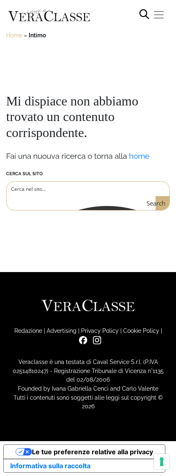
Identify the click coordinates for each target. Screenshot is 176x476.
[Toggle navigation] (159, 15)
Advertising (62, 330)
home (139, 155)
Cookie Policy (141, 330)
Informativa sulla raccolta (50, 466)
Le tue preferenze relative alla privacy (92, 452)
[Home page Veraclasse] (49, 15)
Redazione (28, 330)
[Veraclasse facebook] (81, 339)
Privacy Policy (100, 330)
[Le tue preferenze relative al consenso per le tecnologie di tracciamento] (161, 461)
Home (14, 35)
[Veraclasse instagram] (95, 339)
